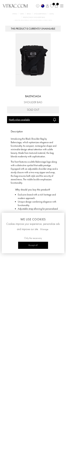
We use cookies (33, 219)
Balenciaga (33, 96)
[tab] (33, 131)
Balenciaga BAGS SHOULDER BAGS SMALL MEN (33, 20)
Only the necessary (33, 238)
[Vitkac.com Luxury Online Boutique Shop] (15, 5)
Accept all (33, 245)
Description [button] (17, 131)
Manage (44, 229)
